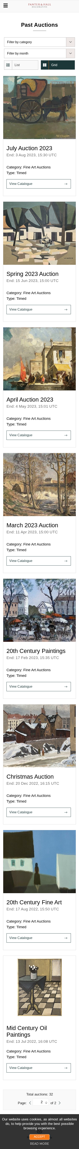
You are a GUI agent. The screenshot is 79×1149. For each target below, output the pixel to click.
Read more (39, 1144)
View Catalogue (20, 183)
